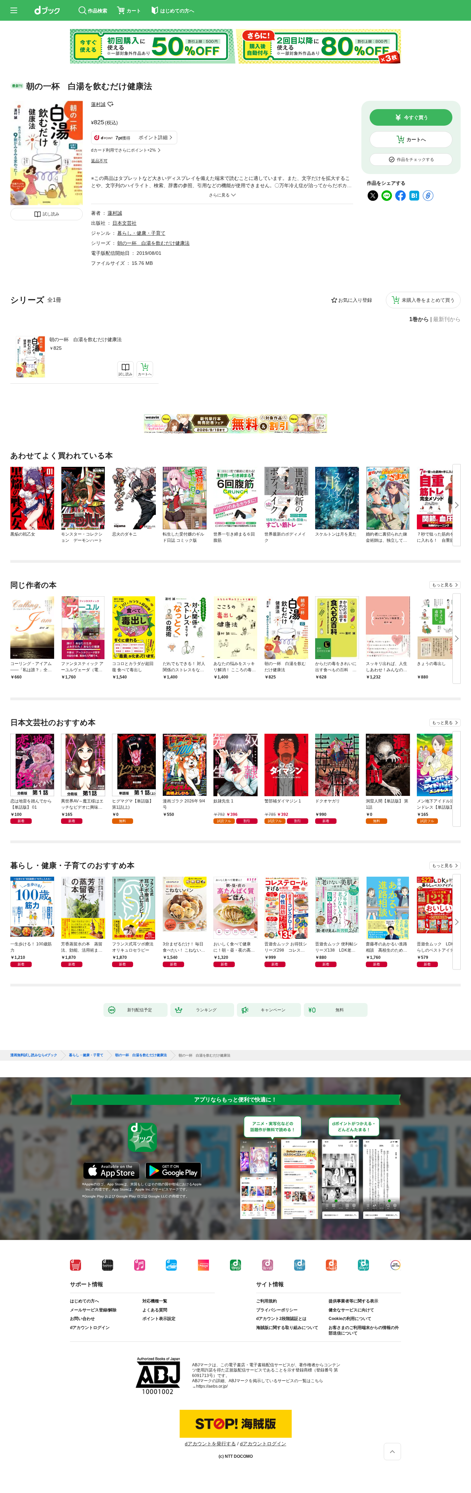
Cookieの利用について (350, 1318)
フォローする (110, 104)
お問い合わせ (82, 1318)
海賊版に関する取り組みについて (287, 1327)
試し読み (51, 214)
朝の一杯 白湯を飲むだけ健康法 (85, 339)
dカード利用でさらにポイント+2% (123, 150)
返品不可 (99, 160)
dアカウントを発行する (210, 1443)
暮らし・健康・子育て (141, 233)
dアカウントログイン (90, 1327)
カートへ (416, 139)
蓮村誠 (98, 104)
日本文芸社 (124, 223)
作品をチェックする (415, 159)
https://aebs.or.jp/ (212, 1386)
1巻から (419, 319)
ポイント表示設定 (159, 1318)
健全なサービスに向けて (351, 1310)
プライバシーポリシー (277, 1310)
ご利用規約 (266, 1301)
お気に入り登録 (355, 300)
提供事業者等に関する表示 (353, 1301)
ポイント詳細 (153, 137)
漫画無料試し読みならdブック (33, 1055)
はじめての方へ (84, 1301)
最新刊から (447, 319)
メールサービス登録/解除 (93, 1310)
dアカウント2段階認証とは (281, 1318)
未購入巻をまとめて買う (428, 300)
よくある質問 (154, 1310)
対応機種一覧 (154, 1301)
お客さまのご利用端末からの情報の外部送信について (364, 1330)
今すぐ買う (416, 117)
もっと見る (442, 584)
